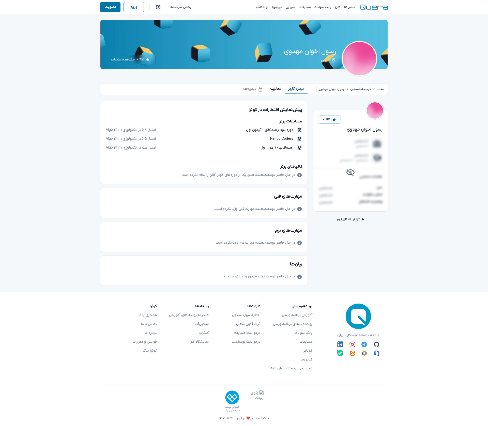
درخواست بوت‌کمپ (246, 341)
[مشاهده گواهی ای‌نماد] (253, 401)
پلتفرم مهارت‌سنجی (246, 315)
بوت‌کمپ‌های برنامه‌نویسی (292, 324)
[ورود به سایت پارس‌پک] (232, 397)
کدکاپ (204, 332)
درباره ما (151, 332)
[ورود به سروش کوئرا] (376, 353)
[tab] (296, 89)
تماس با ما (149, 324)
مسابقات (306, 341)
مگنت (380, 89)
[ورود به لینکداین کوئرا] (340, 344)
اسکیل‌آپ (202, 324)
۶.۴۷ (326, 119)
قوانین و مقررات (145, 341)
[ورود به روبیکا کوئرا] (364, 353)
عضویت (110, 7)
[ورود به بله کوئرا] (340, 353)
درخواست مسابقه (247, 332)
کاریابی (307, 350)
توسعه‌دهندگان (360, 89)
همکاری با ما (148, 315)
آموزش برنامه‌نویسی (297, 315)
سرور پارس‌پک (232, 410)
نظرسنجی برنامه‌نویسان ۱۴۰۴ (291, 368)
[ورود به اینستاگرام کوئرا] (352, 344)
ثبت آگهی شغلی (248, 324)
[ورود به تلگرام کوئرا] (364, 344)
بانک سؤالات (303, 332)
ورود (133, 7)
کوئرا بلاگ (150, 350)
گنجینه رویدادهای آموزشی (189, 315)
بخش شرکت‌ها (180, 7)
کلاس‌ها (306, 359)
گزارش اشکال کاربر (348, 219)
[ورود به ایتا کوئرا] (352, 353)
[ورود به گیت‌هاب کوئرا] (376, 344)
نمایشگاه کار (199, 341)
